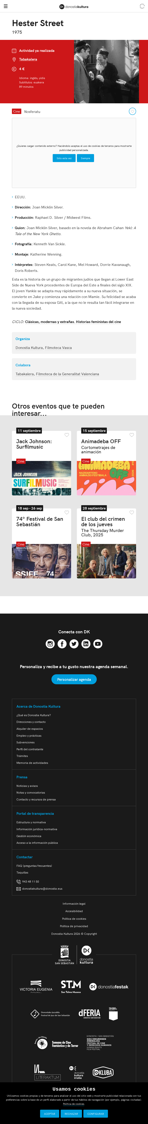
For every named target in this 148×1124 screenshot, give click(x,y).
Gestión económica (28, 836)
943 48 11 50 (30, 881)
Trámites (22, 756)
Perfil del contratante (29, 749)
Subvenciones (25, 742)
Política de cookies (74, 918)
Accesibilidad (74, 911)
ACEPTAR (49, 1113)
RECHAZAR (71, 1113)
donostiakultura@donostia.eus (42, 888)
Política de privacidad (74, 926)
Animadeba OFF (101, 446)
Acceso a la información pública (37, 842)
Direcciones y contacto (31, 722)
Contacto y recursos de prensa (36, 799)
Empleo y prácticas (28, 735)
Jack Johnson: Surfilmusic (34, 443)
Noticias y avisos (27, 786)
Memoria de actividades (32, 763)
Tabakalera (28, 59)
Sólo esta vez (64, 158)
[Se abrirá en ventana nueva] (50, 643)
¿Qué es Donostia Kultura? (33, 715)
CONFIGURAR (95, 1113)
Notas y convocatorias (30, 792)
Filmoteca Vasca (58, 347)
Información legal (74, 903)
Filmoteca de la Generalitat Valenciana (67, 373)
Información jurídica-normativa (36, 829)
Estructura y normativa (31, 822)
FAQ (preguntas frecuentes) (34, 866)
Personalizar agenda (74, 679)
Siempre (85, 158)
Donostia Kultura (29, 347)
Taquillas (22, 872)
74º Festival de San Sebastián (39, 521)
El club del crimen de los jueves (103, 526)
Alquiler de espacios (29, 728)
